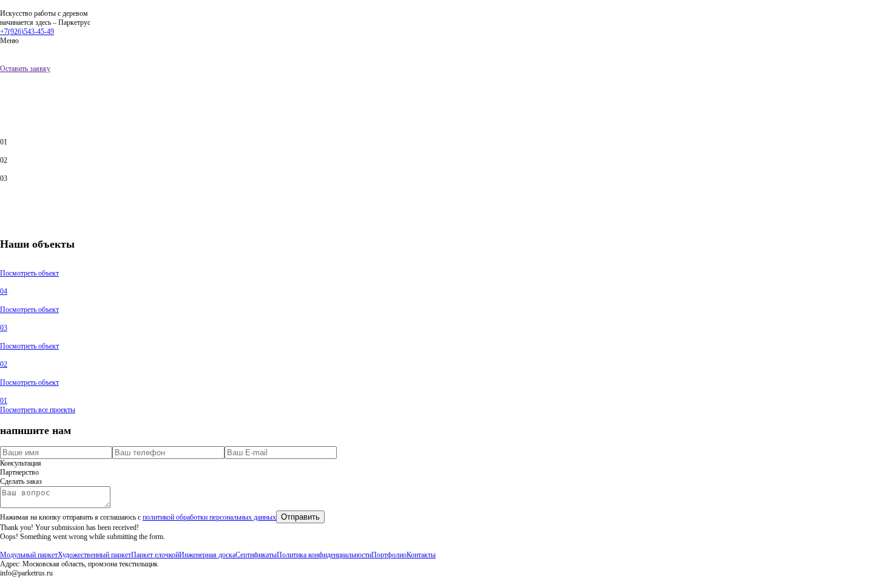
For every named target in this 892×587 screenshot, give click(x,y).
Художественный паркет (94, 555)
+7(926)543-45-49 (27, 31)
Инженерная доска (207, 555)
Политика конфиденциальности (324, 555)
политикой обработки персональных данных (209, 517)
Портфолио (389, 555)
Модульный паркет (29, 555)
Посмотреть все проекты (37, 409)
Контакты (421, 555)
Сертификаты (256, 555)
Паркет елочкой (155, 555)
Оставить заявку (25, 68)
